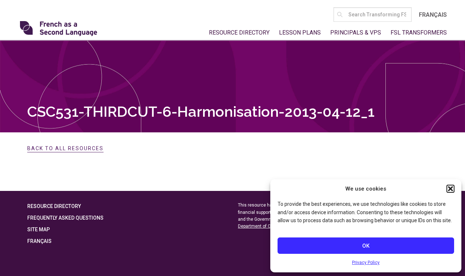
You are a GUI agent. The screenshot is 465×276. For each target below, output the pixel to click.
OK (365, 246)
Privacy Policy (366, 262)
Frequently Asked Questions (65, 218)
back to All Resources (65, 148)
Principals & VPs (355, 32)
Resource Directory (239, 32)
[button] (450, 188)
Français (433, 14)
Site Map (38, 229)
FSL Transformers (419, 32)
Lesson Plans (300, 32)
